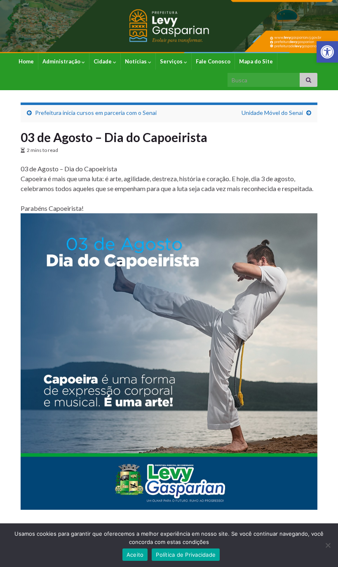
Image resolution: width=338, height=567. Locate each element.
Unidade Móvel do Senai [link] (272, 112)
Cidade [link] (103, 61)
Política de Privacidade (186, 554)
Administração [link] (62, 61)
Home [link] (26, 61)
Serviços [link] (172, 61)
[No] (328, 545)
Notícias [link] (136, 61)
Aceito (135, 554)
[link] (327, 52)
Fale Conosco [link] (213, 61)
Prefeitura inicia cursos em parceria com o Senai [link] (96, 112)
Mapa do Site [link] (256, 61)
